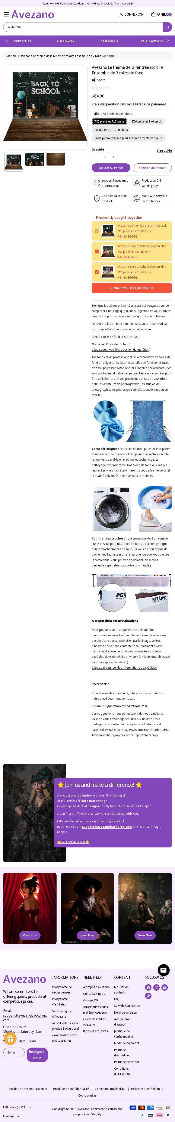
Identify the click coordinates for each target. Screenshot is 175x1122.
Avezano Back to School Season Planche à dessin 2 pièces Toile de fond (143, 246)
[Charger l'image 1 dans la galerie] (13, 162)
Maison (11, 56)
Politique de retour (126, 1062)
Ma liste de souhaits (121, 989)
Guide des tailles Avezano (94, 1021)
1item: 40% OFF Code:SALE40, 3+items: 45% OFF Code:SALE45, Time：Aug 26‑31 (87, 3)
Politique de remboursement (28, 1089)
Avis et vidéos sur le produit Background (65, 1025)
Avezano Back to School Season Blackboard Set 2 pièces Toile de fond (143, 267)
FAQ (116, 999)
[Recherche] (167, 27)
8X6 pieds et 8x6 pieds (146, 121)
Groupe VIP (91, 1000)
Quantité (98, 149)
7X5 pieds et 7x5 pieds (109, 121)
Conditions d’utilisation (110, 1089)
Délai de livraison (125, 1012)
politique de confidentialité (124, 1033)
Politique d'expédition (122, 1052)
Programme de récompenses (62, 989)
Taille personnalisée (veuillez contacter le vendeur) (128, 138)
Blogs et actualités (95, 1031)
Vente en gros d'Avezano (61, 1014)
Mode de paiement (126, 1043)
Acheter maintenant (152, 168)
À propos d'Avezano (96, 987)
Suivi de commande (127, 1006)
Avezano (84, 1109)
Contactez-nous (94, 994)
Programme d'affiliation (60, 1001)
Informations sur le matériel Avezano (96, 1009)
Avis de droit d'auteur (122, 1021)
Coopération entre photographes (64, 1037)
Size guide (164, 150)
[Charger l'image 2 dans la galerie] (34, 159)
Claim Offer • (132, 288)
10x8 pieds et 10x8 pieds (111, 130)
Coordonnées (87, 1095)
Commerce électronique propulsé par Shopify (97, 1111)
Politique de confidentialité (71, 1089)
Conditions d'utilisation (122, 1071)
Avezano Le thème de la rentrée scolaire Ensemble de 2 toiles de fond (143, 225)
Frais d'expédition (105, 104)
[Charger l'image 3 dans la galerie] (55, 159)
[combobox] (87, 27)
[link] (73, 841)
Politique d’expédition (145, 1089)
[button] (6, 14)
